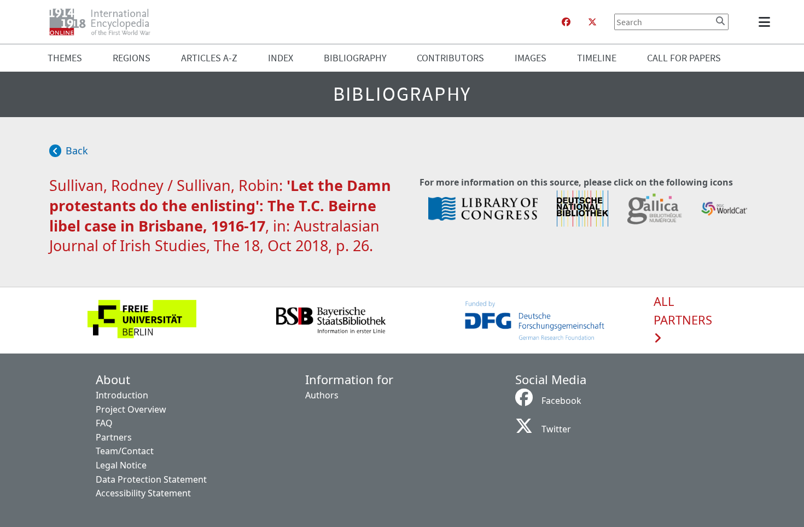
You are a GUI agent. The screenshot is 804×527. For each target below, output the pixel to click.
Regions (131, 57)
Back (77, 150)
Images (530, 57)
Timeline (596, 57)
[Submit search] (720, 21)
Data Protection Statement (151, 479)
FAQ (104, 423)
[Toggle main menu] (766, 22)
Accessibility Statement (143, 493)
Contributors (450, 57)
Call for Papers (684, 57)
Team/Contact (125, 451)
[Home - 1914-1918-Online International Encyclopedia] (104, 22)
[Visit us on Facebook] (566, 21)
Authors (322, 395)
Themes (65, 57)
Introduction (122, 395)
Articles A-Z (209, 57)
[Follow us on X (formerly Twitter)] (592, 21)
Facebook (561, 401)
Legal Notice (121, 465)
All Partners (683, 310)
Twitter (556, 429)
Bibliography (355, 57)
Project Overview (131, 409)
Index (280, 57)
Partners (114, 437)
